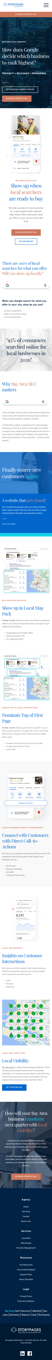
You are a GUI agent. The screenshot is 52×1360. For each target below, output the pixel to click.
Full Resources (26, 1265)
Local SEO (26, 1238)
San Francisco (22, 1311)
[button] (46, 5)
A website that (14, 500)
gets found (35, 500)
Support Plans (26, 1274)
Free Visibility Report (26, 1270)
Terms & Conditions (26, 1301)
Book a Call (26, 1221)
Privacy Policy (26, 1296)
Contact (26, 1216)
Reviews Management (26, 1248)
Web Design (26, 1243)
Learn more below (9, 524)
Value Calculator (26, 1279)
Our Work (26, 1212)
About (26, 1207)
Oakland (36, 1311)
